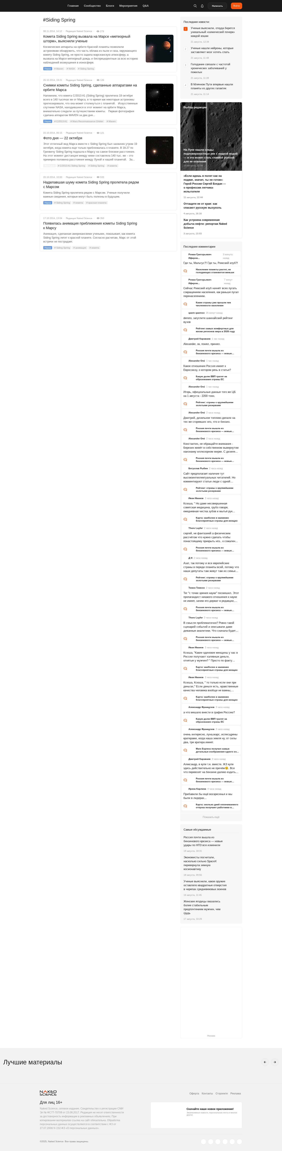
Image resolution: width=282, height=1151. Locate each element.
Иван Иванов (196, 498)
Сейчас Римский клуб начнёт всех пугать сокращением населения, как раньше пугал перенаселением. (211, 292)
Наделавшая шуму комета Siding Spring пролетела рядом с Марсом (91, 184)
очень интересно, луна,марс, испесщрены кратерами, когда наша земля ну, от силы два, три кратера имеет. (210, 738)
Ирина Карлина (197, 789)
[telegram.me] (232, 1141)
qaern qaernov (196, 312)
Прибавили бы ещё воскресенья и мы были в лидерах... (207, 796)
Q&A (146, 5)
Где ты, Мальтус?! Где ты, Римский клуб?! (210, 263)
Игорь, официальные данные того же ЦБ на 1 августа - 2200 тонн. (209, 393)
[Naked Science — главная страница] (53, 6)
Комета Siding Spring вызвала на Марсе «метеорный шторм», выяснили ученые (86, 38)
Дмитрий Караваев (199, 338)
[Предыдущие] (265, 1062)
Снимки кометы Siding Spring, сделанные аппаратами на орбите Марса (90, 87)
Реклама (235, 1093)
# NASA (71, 68)
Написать (217, 6)
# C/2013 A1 (60, 121)
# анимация (79, 247)
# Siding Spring (86, 68)
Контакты (207, 1093)
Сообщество (92, 5)
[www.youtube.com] (218, 1141)
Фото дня (50, 165)
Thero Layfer (195, 528)
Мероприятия (128, 5)
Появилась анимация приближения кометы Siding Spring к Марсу (90, 225)
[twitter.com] (203, 1141)
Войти (236, 5)
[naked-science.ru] (239, 1141)
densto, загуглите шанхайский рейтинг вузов (208, 320)
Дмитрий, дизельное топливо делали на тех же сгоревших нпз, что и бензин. (209, 419)
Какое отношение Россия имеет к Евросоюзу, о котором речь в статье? (207, 367)
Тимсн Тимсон (196, 587)
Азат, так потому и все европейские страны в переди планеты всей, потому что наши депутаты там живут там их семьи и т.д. (211, 567)
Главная (73, 5)
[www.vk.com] (210, 1141)
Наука (48, 68)
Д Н (190, 558)
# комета (112, 165)
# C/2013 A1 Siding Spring (71, 165)
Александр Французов (201, 707)
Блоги (110, 5)
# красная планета (96, 202)
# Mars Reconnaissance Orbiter (86, 121)
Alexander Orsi (196, 360)
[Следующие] (275, 1062)
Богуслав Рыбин (198, 468)
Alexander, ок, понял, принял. (201, 344)
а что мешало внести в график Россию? (209, 712)
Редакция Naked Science (79, 31)
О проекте (222, 1093)
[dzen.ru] (225, 1141)
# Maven (58, 68)
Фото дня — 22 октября (62, 138)
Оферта (194, 1093)
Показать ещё (211, 817)
